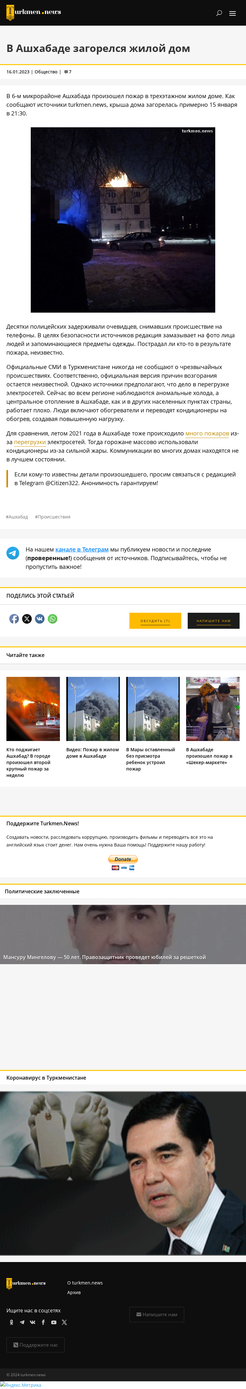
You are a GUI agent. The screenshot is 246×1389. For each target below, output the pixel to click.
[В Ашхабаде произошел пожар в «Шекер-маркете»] (213, 739)
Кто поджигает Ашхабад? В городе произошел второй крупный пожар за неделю (28, 762)
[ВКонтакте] (32, 1321)
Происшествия (54, 517)
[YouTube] (53, 1321)
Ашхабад (18, 517)
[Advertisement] (98, 1019)
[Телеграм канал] (21, 1321)
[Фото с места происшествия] (123, 310)
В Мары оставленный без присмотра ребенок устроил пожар (150, 759)
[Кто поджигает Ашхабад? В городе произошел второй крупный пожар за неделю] (33, 739)
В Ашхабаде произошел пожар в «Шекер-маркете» (209, 755)
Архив (74, 1292)
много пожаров (207, 433)
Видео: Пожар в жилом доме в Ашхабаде (92, 752)
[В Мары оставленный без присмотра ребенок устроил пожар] (153, 739)
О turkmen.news (85, 1283)
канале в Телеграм (82, 549)
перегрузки (30, 442)
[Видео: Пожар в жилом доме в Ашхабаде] (93, 739)
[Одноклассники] (10, 1321)
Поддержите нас (39, 1345)
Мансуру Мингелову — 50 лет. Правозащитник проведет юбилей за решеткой (104, 957)
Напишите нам (160, 1314)
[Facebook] (42, 1321)
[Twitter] (63, 1321)
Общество (46, 72)
